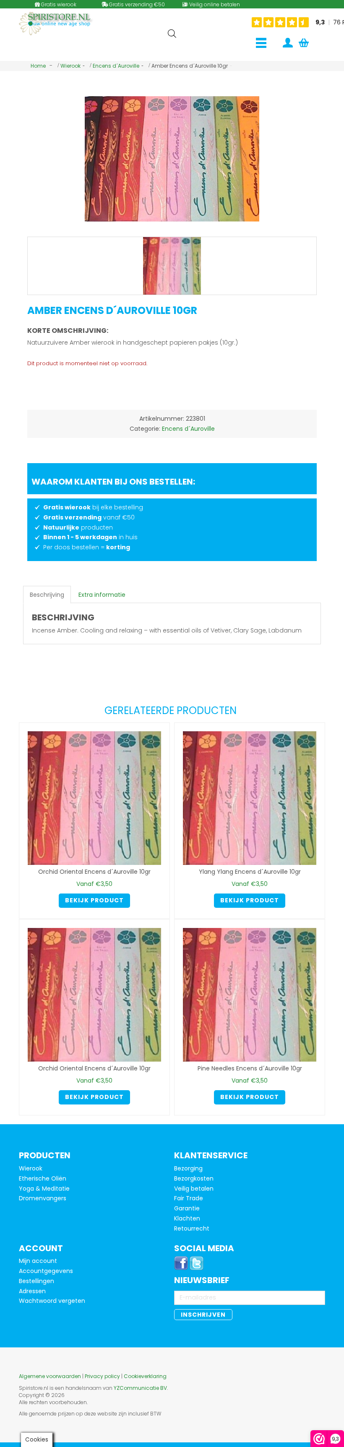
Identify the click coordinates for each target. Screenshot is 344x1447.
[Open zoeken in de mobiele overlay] (172, 33)
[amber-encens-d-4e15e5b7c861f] (172, 266)
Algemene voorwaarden (50, 1376)
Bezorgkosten (194, 1178)
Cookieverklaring (145, 1376)
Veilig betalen (194, 1188)
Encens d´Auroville (116, 65)
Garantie (187, 1208)
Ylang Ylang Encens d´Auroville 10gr (250, 871)
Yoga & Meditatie (44, 1188)
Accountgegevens (46, 1271)
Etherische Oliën (42, 1178)
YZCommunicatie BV (140, 1388)
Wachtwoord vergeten (52, 1301)
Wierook (70, 65)
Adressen (32, 1291)
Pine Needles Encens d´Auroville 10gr (250, 1068)
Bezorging (188, 1168)
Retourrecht (191, 1228)
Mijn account (38, 1261)
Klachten (187, 1218)
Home (38, 65)
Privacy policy (102, 1376)
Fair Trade (188, 1198)
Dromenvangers (42, 1198)
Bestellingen (36, 1281)
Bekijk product (94, 900)
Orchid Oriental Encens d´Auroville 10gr (94, 871)
